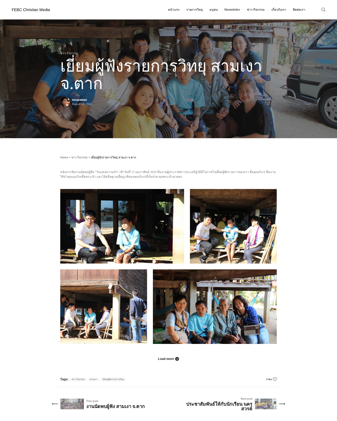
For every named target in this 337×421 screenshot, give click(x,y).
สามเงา (93, 379)
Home (64, 157)
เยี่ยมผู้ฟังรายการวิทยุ (113, 379)
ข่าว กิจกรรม (79, 157)
